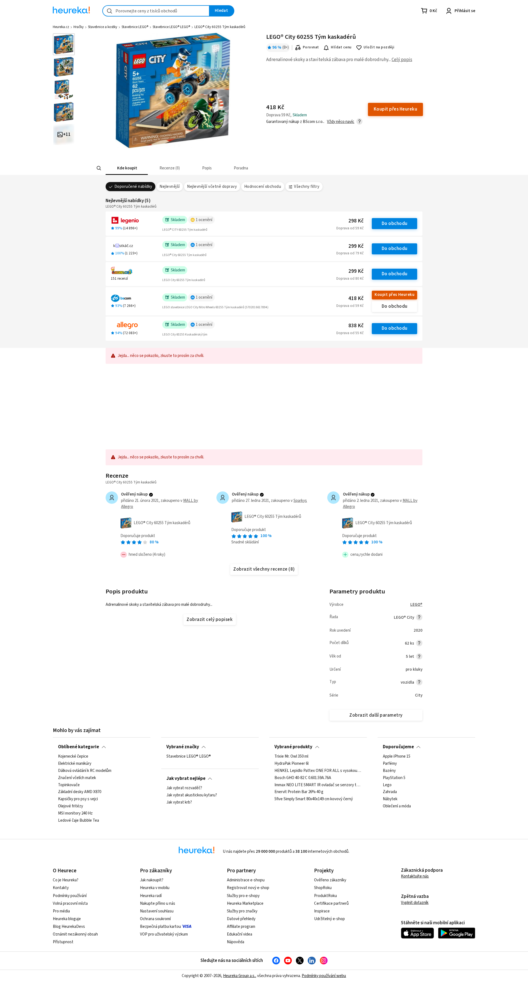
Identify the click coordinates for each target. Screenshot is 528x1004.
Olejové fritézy (70, 806)
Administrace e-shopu (246, 880)
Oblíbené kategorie (78, 747)
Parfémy (390, 763)
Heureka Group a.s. (239, 976)
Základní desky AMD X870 (79, 792)
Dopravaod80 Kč (350, 278)
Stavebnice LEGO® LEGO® (171, 26)
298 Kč (356, 221)
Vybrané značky (182, 747)
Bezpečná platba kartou (160, 926)
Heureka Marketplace (245, 903)
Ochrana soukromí (155, 919)
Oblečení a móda (397, 806)
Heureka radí (151, 896)
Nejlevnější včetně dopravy (212, 186)
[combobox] (156, 10)
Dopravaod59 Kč (350, 228)
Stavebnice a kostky (102, 26)
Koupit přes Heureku (394, 295)
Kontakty (61, 888)
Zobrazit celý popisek (209, 619)
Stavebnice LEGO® (135, 26)
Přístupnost (63, 942)
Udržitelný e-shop (329, 919)
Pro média (61, 911)
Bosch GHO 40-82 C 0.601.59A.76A (302, 778)
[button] (127, 168)
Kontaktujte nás (415, 876)
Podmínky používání (70, 896)
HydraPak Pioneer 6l (291, 763)
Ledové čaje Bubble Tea (78, 820)
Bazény (389, 771)
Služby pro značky (242, 911)
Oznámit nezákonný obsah (75, 934)
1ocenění (204, 220)
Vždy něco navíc (340, 122)
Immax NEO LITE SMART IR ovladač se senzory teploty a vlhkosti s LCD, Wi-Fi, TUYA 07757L (318, 785)
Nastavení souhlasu (157, 911)
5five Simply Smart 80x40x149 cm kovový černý (313, 799)
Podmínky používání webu (324, 976)
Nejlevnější (170, 186)
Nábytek (390, 799)
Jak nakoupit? (151, 880)
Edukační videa (239, 934)
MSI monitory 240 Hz (75, 813)
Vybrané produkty (293, 747)
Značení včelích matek (77, 778)
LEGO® (416, 604)
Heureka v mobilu (154, 888)
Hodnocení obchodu (262, 186)
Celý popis (402, 59)
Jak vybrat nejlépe (185, 778)
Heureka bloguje (67, 919)
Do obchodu (395, 223)
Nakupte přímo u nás (157, 903)
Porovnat (311, 47)
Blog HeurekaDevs (69, 926)
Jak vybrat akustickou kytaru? (191, 795)
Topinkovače (69, 785)
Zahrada (390, 792)
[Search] (99, 168)
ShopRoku (323, 888)
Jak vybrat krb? (179, 802)
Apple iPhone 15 (396, 756)
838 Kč (356, 325)
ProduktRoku (325, 896)
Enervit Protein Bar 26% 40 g (298, 792)
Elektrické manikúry (74, 763)
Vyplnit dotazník (414, 903)
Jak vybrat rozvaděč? (184, 788)
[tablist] (223, 168)
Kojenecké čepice (73, 756)
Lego (387, 785)
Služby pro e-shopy (243, 896)
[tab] (127, 168)
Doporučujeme (398, 747)
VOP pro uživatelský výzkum (164, 934)
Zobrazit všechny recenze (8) (264, 569)
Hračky (78, 26)
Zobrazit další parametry (376, 715)
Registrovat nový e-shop (248, 888)
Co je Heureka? (65, 880)
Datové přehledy (241, 919)
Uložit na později (379, 47)
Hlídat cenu (341, 47)
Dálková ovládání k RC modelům (84, 771)
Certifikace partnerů (331, 903)
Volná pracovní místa (70, 903)
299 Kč (356, 246)
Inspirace (322, 911)
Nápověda (235, 942)
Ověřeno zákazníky (330, 880)
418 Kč (356, 298)
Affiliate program (241, 926)
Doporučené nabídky (133, 186)
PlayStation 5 (394, 778)
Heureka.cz (61, 26)
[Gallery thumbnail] (64, 44)
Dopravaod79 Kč (350, 253)
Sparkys (300, 501)
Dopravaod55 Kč (350, 333)
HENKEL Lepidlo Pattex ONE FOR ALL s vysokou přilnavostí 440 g (318, 771)
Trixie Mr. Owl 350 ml (291, 756)
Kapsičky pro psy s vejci (78, 799)
